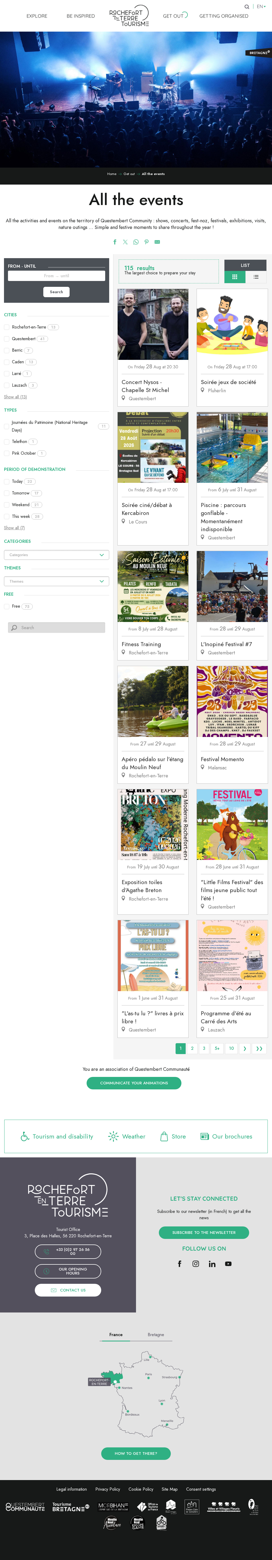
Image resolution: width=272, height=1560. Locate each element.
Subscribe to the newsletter (204, 1232)
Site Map (170, 1489)
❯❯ (259, 1048)
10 (231, 1048)
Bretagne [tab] (156, 1335)
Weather (133, 1136)
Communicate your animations (134, 1083)
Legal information (71, 1489)
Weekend (25, 505)
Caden (22, 362)
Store (179, 1136)
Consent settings (201, 1489)
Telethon (23, 441)
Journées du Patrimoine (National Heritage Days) (59, 426)
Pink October (27, 453)
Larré (20, 373)
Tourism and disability (63, 1136)
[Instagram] (196, 1264)
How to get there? (136, 1453)
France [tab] (116, 1335)
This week (26, 516)
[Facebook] (180, 1264)
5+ (217, 1048)
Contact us (73, 1290)
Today (22, 481)
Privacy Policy (107, 1489)
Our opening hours (73, 1271)
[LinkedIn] (212, 1264)
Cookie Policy (141, 1489)
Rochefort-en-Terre (34, 327)
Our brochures (232, 1136)
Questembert (28, 339)
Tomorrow (25, 493)
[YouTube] (228, 1264)
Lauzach (23, 385)
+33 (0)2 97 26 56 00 (73, 1251)
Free (20, 606)
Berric (20, 350)
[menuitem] (37, 15)
